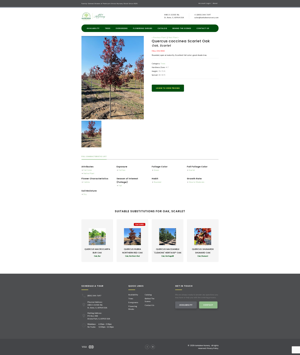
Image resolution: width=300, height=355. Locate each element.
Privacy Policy (212, 348)
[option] (112, 77)
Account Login (205, 3)
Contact (208, 305)
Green (156, 170)
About (215, 3)
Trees (108, 28)
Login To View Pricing (168, 88)
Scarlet (192, 170)
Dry (85, 194)
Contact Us (203, 28)
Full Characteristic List (94, 157)
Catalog (162, 28)
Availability (93, 28)
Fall (120, 185)
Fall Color (87, 170)
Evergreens (122, 28)
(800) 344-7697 (94, 296)
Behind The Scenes (181, 28)
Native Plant (88, 173)
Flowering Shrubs (142, 28)
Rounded (157, 182)
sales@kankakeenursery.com (206, 17)
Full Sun (122, 170)
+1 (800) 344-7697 (202, 15)
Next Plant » (173, 37)
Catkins (86, 182)
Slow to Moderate (196, 182)
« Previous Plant (159, 37)
